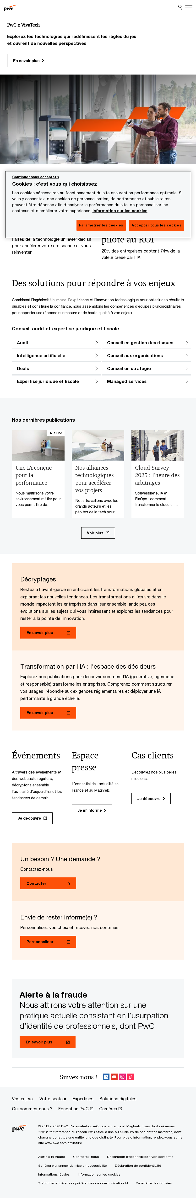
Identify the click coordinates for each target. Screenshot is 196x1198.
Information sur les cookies (120, 211)
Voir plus (95, 533)
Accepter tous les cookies (156, 225)
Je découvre (29, 818)
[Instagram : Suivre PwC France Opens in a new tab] (122, 1077)
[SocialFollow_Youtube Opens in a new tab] (114, 1077)
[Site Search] (180, 7)
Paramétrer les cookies (154, 1183)
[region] (98, 204)
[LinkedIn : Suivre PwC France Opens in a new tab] (106, 1077)
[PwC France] (10, 7)
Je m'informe (89, 810)
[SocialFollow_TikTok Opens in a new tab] (130, 1077)
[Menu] (188, 7)
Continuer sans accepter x (36, 177)
